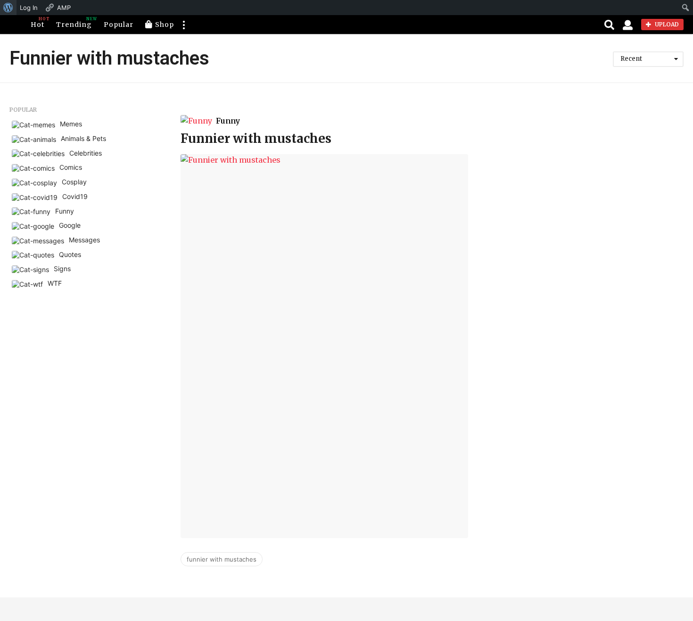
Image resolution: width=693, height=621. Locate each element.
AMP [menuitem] (64, 7)
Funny (228, 120)
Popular (118, 24)
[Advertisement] (594, 173)
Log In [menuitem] (29, 7)
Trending (74, 23)
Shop (164, 24)
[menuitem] (8, 7)
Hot (37, 23)
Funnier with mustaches (256, 138)
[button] (183, 24)
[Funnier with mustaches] (324, 346)
